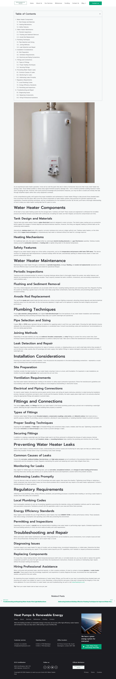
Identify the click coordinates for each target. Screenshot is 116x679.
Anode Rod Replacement (27, 37)
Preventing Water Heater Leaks (26, 70)
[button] (83, 3)
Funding (67, 3)
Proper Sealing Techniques (27, 65)
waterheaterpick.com (78, 582)
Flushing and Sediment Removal (29, 34)
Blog (83, 3)
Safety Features (24, 27)
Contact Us (75, 3)
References (58, 3)
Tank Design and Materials (27, 22)
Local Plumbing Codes (25, 82)
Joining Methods (25, 44)
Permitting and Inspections (27, 87)
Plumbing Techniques (23, 39)
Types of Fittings (24, 62)
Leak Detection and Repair (27, 47)
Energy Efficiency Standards (27, 85)
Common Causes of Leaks (27, 72)
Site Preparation (24, 52)
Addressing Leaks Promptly (27, 77)
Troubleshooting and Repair (25, 90)
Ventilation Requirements (26, 55)
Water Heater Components (25, 19)
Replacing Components (26, 95)
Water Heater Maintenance (25, 29)
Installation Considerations (25, 49)
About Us (39, 3)
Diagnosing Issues (24, 92)
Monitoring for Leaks (25, 75)
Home (32, 3)
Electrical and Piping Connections (29, 57)
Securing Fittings (25, 67)
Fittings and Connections (24, 60)
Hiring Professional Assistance (29, 97)
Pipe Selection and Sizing (26, 42)
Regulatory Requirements (24, 80)
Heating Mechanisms (25, 24)
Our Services (48, 3)
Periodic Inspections (25, 32)
